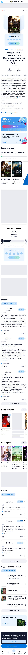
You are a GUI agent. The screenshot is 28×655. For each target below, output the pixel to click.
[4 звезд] (17, 39)
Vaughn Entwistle (16, 182)
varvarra (7, 371)
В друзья (22, 309)
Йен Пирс (3, 432)
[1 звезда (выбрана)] (7, 49)
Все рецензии (13, 403)
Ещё (17, 97)
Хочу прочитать (12, 646)
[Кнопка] (9, 163)
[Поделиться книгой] (26, 10)
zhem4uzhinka (9, 309)
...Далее (15, 638)
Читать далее (4, 328)
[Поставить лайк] (2, 333)
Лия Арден (3, 465)
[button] (14, 24)
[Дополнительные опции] (25, 646)
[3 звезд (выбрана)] (10, 49)
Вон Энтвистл (14, 65)
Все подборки (13, 610)
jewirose (8, 520)
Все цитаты (13, 561)
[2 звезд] (11, 39)
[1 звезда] (8, 39)
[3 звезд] (14, 39)
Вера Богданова (16, 466)
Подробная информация (8, 113)
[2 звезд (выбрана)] (8, 49)
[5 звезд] (20, 39)
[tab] (3, 75)
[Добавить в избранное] (23, 10)
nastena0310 (8, 338)
